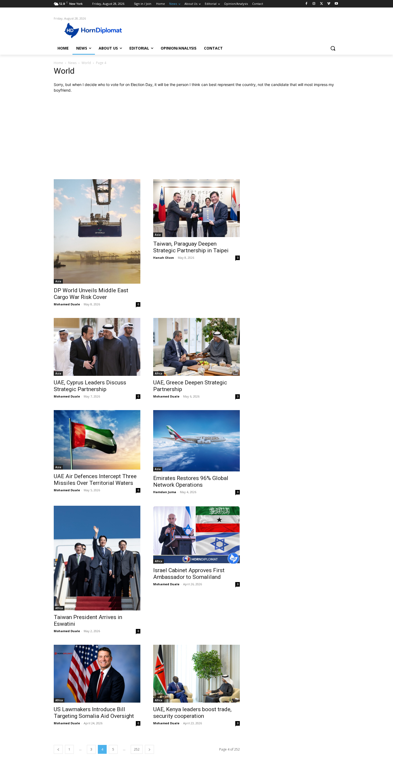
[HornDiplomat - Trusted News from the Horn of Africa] (96, 30)
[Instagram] (314, 4)
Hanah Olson (163, 258)
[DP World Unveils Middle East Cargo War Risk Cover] (97, 231)
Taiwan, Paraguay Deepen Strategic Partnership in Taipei (191, 247)
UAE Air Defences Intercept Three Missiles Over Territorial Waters (95, 479)
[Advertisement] (196, 136)
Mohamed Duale (67, 304)
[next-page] (149, 749)
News (72, 63)
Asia (58, 281)
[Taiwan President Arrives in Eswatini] (97, 558)
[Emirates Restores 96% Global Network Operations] (196, 440)
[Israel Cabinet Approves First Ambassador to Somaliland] (196, 535)
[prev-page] (58, 749)
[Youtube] (336, 4)
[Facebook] (306, 4)
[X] (321, 4)
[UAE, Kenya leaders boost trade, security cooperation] (196, 674)
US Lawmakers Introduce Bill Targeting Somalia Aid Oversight (94, 712)
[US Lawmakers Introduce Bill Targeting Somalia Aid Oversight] (97, 674)
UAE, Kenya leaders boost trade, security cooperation (192, 712)
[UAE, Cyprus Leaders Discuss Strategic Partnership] (97, 347)
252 (137, 749)
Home (58, 63)
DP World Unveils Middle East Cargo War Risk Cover (91, 293)
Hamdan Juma (164, 492)
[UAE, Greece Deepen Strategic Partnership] (196, 347)
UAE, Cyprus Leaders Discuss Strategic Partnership (90, 385)
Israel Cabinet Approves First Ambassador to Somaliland (189, 573)
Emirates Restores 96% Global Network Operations (190, 481)
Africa (158, 373)
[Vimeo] (329, 4)
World (86, 63)
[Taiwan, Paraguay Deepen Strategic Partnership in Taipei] (196, 208)
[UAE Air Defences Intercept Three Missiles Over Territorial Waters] (97, 440)
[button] (332, 48)
